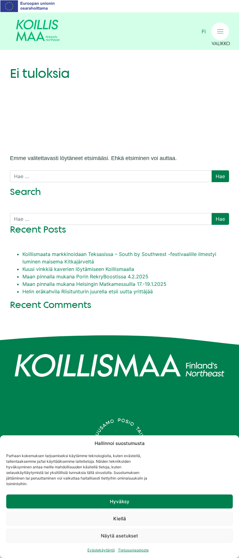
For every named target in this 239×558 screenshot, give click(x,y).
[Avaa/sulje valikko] (220, 31)
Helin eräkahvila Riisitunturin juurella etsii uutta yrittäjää (87, 291)
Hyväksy (119, 501)
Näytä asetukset (119, 536)
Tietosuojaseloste (133, 550)
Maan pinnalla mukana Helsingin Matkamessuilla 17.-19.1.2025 (94, 284)
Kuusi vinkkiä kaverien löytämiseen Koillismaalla (78, 269)
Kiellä (119, 519)
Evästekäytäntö (101, 550)
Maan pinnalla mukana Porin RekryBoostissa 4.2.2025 (85, 276)
